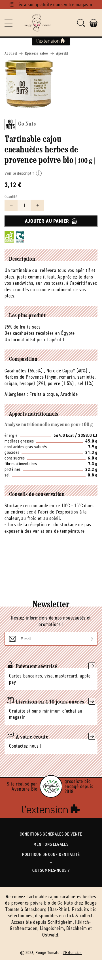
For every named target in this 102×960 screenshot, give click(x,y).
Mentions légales (51, 844)
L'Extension (72, 952)
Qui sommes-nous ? (51, 870)
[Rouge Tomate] (37, 23)
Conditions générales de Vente (51, 834)
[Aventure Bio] (51, 786)
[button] (8, 22)
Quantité (11, 196)
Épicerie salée (36, 53)
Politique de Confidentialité (51, 854)
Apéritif (62, 53)
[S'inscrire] (86, 638)
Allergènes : (16, 394)
